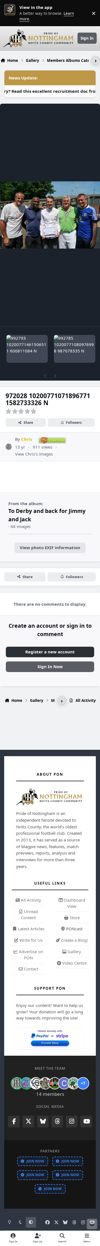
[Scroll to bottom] (92, 1224)
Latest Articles (30, 928)
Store (74, 917)
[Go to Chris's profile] (9, 447)
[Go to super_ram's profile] (36, 1083)
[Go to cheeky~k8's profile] (26, 1083)
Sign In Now (50, 666)
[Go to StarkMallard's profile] (74, 1083)
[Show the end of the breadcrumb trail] (95, 60)
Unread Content (29, 914)
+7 (83, 1083)
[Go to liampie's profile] (55, 1083)
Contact (30, 969)
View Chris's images (34, 454)
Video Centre (74, 963)
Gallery (73, 951)
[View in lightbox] (50, 215)
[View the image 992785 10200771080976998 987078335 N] (74, 349)
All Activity (30, 900)
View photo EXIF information (50, 547)
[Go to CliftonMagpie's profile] (64, 1083)
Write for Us (30, 940)
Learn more (11, 13)
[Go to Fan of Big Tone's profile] (45, 1083)
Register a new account (50, 651)
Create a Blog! (74, 940)
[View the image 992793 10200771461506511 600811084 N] (27, 349)
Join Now (35, 1161)
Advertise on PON (30, 954)
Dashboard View (74, 903)
